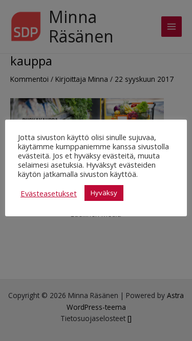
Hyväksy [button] (104, 192)
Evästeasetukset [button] (48, 193)
